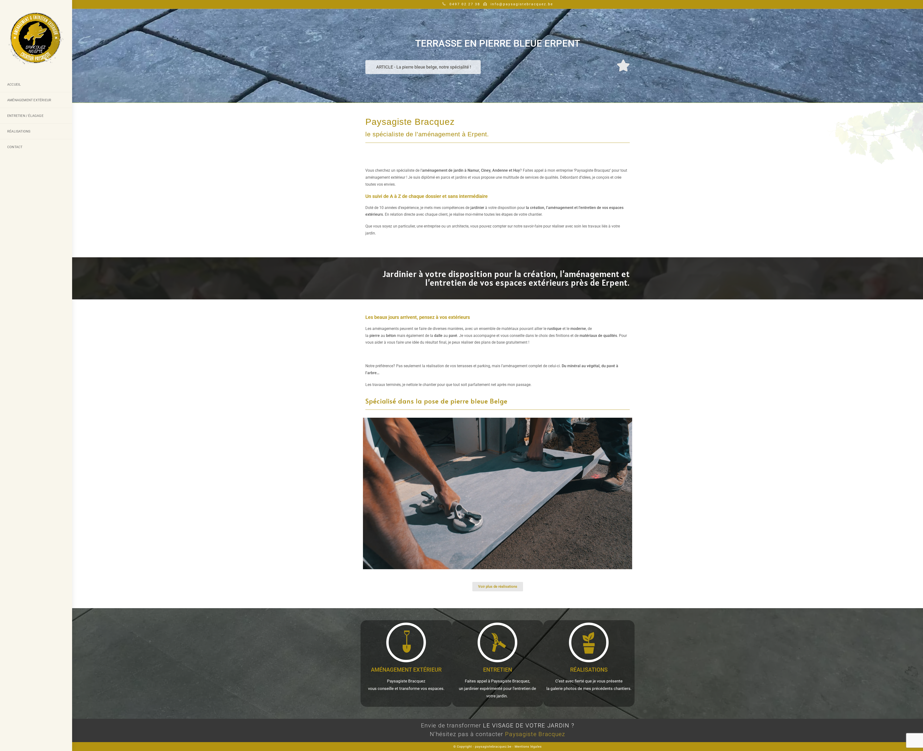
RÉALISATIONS (589, 670)
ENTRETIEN (497, 670)
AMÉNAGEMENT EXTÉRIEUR (406, 670)
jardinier (477, 207)
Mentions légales (528, 746)
